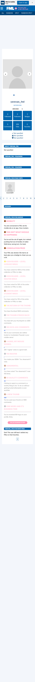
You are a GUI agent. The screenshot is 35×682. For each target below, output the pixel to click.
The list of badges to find (17, 422)
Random (9, 13)
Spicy (17, 13)
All (3, 13)
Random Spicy (26, 13)
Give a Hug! (16, 109)
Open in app (23, 3)
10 (30, 198)
